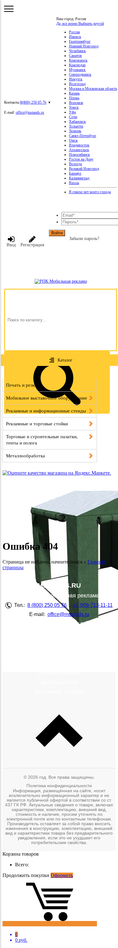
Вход (11, 244)
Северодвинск (80, 74)
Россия (74, 32)
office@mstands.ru (30, 112)
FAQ (59, 637)
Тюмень (75, 131)
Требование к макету (59, 691)
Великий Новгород (84, 168)
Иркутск (75, 79)
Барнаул (75, 173)
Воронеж (76, 103)
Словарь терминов (59, 672)
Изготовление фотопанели (59, 647)
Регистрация (32, 244)
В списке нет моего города (90, 192)
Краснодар (77, 65)
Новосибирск (79, 154)
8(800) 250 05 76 (33, 102)
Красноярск (78, 60)
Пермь (74, 98)
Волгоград (77, 84)
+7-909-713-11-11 (93, 605)
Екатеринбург (80, 41)
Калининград (79, 178)
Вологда (75, 164)
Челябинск (77, 51)
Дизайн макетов (59, 682)
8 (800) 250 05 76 (47, 605)
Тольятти (76, 126)
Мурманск (77, 70)
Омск (73, 140)
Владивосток (79, 145)
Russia (74, 183)
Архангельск (79, 150)
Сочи (73, 117)
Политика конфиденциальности (59, 785)
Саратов (75, 55)
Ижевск (75, 37)
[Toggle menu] (9, 9)
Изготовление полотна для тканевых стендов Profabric (59, 659)
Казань (74, 93)
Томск (74, 107)
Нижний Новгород (83, 46)
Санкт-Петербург (82, 135)
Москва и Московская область (93, 88)
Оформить (62, 875)
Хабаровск (77, 121)
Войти (57, 233)
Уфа (72, 112)
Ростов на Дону (81, 159)
